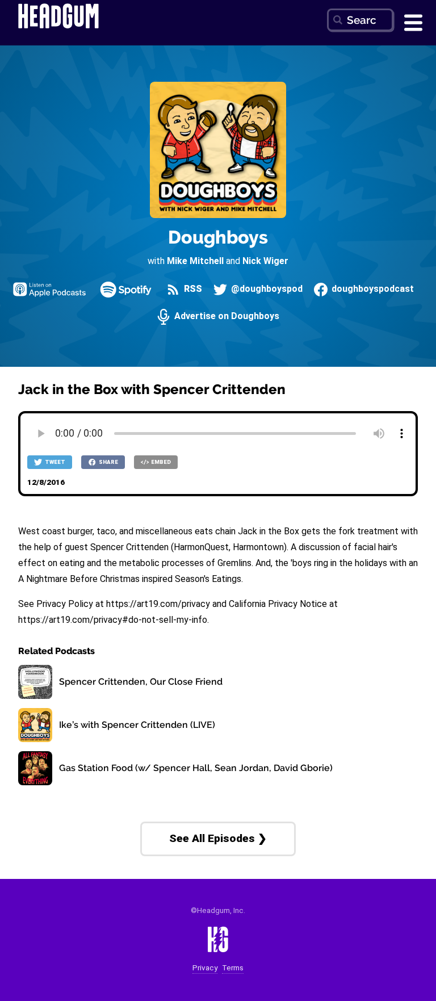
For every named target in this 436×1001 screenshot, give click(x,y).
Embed (160, 462)
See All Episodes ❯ (218, 838)
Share (108, 462)
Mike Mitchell (195, 261)
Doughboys (218, 237)
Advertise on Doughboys (225, 316)
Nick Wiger (265, 261)
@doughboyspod (266, 289)
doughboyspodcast (371, 289)
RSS (192, 289)
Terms (233, 968)
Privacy (204, 968)
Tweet (54, 462)
